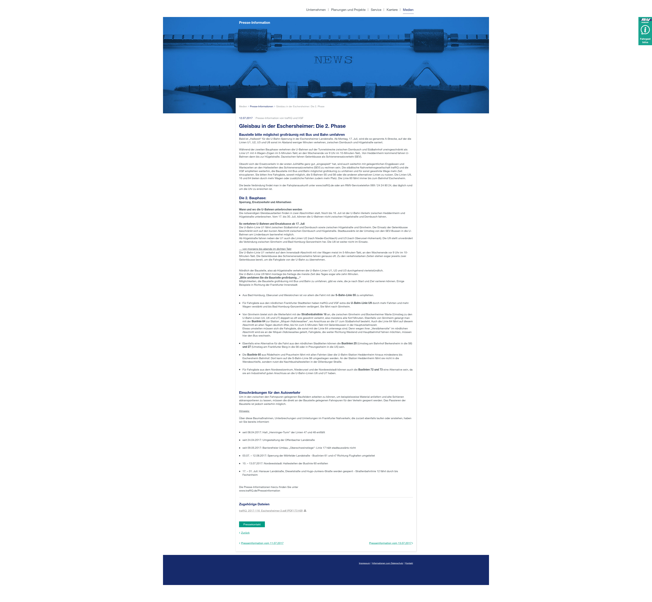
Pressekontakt (252, 524)
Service (376, 10)
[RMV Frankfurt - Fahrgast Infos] (645, 31)
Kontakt (409, 563)
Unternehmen (316, 10)
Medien (408, 10)
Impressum (364, 563)
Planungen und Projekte (348, 10)
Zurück (245, 532)
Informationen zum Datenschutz (387, 563)
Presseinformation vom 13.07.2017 (390, 543)
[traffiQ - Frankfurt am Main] (263, 1)
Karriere (392, 10)
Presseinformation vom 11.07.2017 (262, 543)
